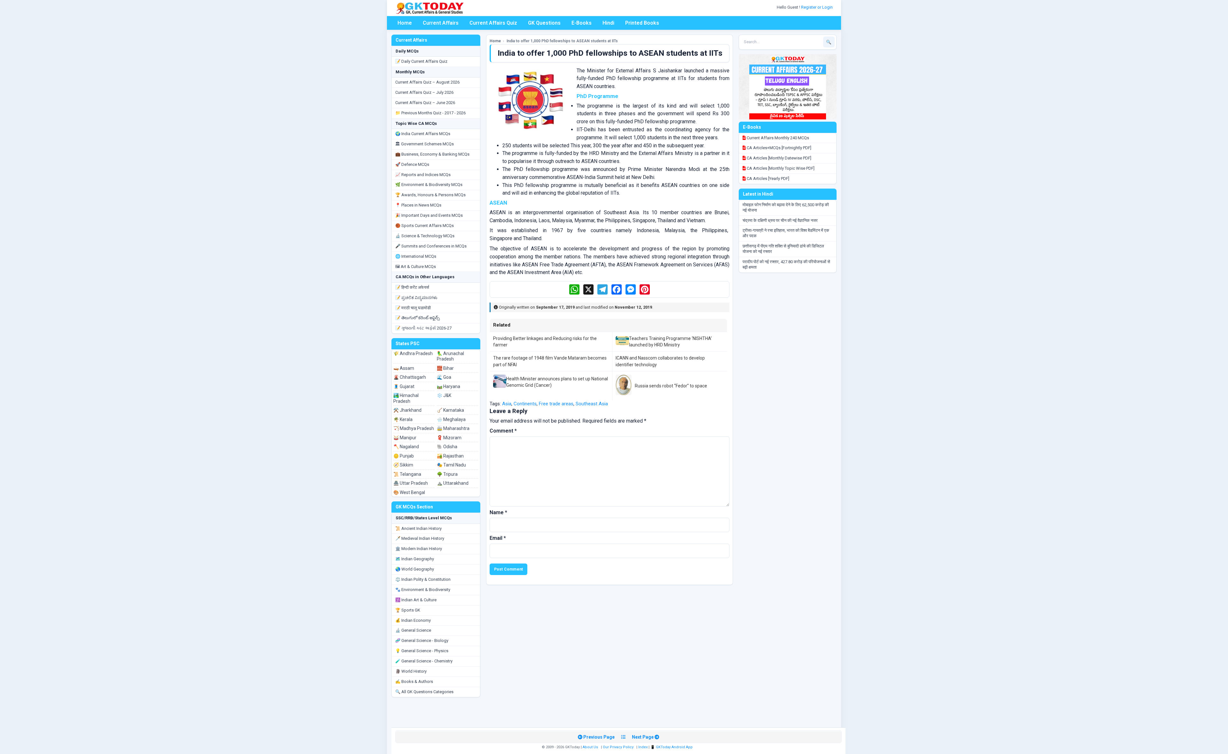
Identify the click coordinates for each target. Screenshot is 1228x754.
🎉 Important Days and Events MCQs (429, 215)
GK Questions (544, 23)
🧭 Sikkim (403, 464)
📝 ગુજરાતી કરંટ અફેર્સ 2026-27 (423, 328)
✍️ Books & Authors (414, 681)
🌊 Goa (444, 377)
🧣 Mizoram (449, 437)
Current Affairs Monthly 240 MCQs (777, 137)
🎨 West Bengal (409, 492)
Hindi (608, 23)
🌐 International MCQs (415, 256)
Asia (506, 404)
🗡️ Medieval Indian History (419, 538)
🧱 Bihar (445, 368)
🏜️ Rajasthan (450, 455)
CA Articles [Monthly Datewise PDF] (778, 158)
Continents (525, 404)
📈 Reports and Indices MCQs (423, 174)
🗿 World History (411, 671)
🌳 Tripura (447, 474)
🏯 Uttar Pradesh (410, 483)
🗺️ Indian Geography (414, 558)
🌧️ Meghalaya (451, 419)
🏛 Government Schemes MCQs (424, 144)
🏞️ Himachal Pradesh (406, 398)
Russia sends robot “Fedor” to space (671, 385)
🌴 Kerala (403, 419)
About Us (590, 747)
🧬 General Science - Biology (421, 640)
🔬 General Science (413, 630)
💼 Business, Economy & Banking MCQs (432, 154)
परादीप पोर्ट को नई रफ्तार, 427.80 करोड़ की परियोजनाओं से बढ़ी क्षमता (786, 264)
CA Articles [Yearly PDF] (767, 178)
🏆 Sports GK (407, 610)
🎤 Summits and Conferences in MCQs (431, 246)
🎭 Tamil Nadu (451, 464)
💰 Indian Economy (413, 620)
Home (405, 23)
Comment (503, 431)
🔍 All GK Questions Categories (424, 691)
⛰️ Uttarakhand (452, 483)
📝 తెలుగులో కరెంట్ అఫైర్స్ (417, 317)
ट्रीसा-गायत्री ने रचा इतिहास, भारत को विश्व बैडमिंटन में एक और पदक (786, 233)
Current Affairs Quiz (493, 23)
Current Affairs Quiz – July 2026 (424, 92)
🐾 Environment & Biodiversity (422, 589)
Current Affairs (441, 23)
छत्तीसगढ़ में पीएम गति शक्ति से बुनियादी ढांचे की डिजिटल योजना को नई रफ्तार (783, 249)
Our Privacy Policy (618, 747)
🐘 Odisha (447, 446)
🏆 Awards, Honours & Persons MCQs (430, 194)
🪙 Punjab (403, 455)
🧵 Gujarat (403, 386)
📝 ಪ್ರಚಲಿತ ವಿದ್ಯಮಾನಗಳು (416, 297)
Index (643, 747)
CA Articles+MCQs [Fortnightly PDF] (778, 147)
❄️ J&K (444, 395)
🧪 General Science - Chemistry (424, 661)
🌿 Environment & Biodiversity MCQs (428, 184)
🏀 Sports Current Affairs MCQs (424, 225)
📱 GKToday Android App (672, 747)
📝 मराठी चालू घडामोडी (413, 307)
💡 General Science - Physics (421, 650)
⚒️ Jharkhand (407, 410)
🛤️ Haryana (448, 386)
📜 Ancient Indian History (418, 528)
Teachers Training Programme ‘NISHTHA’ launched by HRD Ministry (670, 341)
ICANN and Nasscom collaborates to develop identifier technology (660, 361)
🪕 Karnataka (450, 410)
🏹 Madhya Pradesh (413, 428)
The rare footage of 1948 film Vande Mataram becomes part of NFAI (550, 361)
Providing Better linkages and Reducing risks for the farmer (545, 341)
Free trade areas (556, 404)
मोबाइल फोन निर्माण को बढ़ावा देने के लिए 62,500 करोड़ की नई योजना (786, 207)
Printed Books (642, 23)
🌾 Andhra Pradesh (413, 353)
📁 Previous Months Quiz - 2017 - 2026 (430, 112)
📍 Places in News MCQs (418, 205)
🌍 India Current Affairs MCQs (422, 133)
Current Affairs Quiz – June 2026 (425, 102)
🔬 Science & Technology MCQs (424, 235)
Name (498, 512)
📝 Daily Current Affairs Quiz (421, 61)
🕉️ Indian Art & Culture (416, 599)
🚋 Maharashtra (453, 428)
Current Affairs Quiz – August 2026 (427, 82)
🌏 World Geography (414, 569)
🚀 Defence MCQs (412, 164)
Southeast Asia (592, 404)
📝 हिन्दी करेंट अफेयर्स (412, 287)
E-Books (581, 23)
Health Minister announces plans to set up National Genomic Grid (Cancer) (557, 382)
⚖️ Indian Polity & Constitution (423, 579)
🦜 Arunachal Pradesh (450, 356)
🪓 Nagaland (406, 446)
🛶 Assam (403, 368)
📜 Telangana (407, 474)
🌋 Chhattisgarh (409, 377)
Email (498, 538)
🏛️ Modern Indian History (418, 548)
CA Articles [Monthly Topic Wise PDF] (780, 168)
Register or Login (817, 7)
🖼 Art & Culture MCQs (415, 266)
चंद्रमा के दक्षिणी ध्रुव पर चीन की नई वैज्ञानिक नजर (780, 220)
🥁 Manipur (404, 437)
